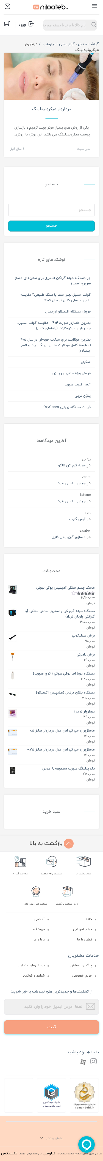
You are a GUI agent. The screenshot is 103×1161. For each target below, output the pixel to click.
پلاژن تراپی (83, 395)
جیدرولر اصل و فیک (71, 483)
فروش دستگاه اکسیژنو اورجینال (68, 311)
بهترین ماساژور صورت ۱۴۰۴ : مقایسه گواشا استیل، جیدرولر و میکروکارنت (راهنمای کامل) (54, 325)
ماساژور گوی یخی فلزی (68, 537)
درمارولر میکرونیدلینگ (51, 109)
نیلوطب (49, 1153)
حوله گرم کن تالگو (71, 465)
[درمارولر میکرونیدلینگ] (51, 84)
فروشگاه (39, 929)
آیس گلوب (77, 519)
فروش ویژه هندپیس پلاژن (71, 373)
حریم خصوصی (82, 976)
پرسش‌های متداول (31, 965)
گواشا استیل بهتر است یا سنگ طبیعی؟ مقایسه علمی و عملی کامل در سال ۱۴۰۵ (55, 297)
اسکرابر (86, 362)
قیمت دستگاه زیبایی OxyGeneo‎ (67, 407)
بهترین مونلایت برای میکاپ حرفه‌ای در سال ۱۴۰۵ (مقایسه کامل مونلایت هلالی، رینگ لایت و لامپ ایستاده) (55, 345)
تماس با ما (84, 939)
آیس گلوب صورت (78, 384)
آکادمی (39, 919)
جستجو (51, 225)
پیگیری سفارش (81, 965)
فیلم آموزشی (82, 929)
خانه (89, 919)
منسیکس (9, 1153)
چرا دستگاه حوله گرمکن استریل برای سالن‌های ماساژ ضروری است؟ (53, 281)
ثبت (51, 1027)
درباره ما (39, 939)
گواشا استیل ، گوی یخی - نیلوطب (71, 44)
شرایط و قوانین (34, 976)
